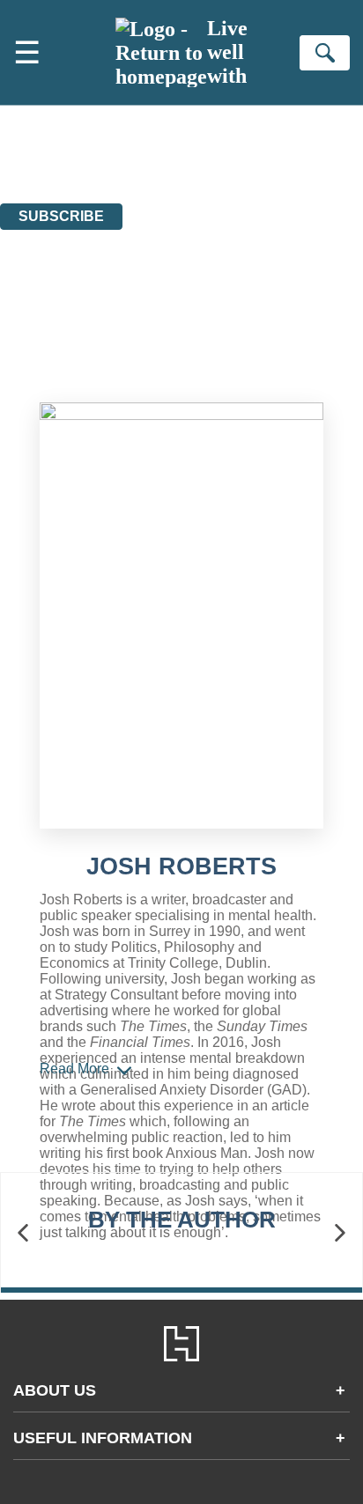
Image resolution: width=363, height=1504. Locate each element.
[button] (23, 1232)
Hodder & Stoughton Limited (174, 164)
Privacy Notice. (189, 180)
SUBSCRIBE (61, 216)
